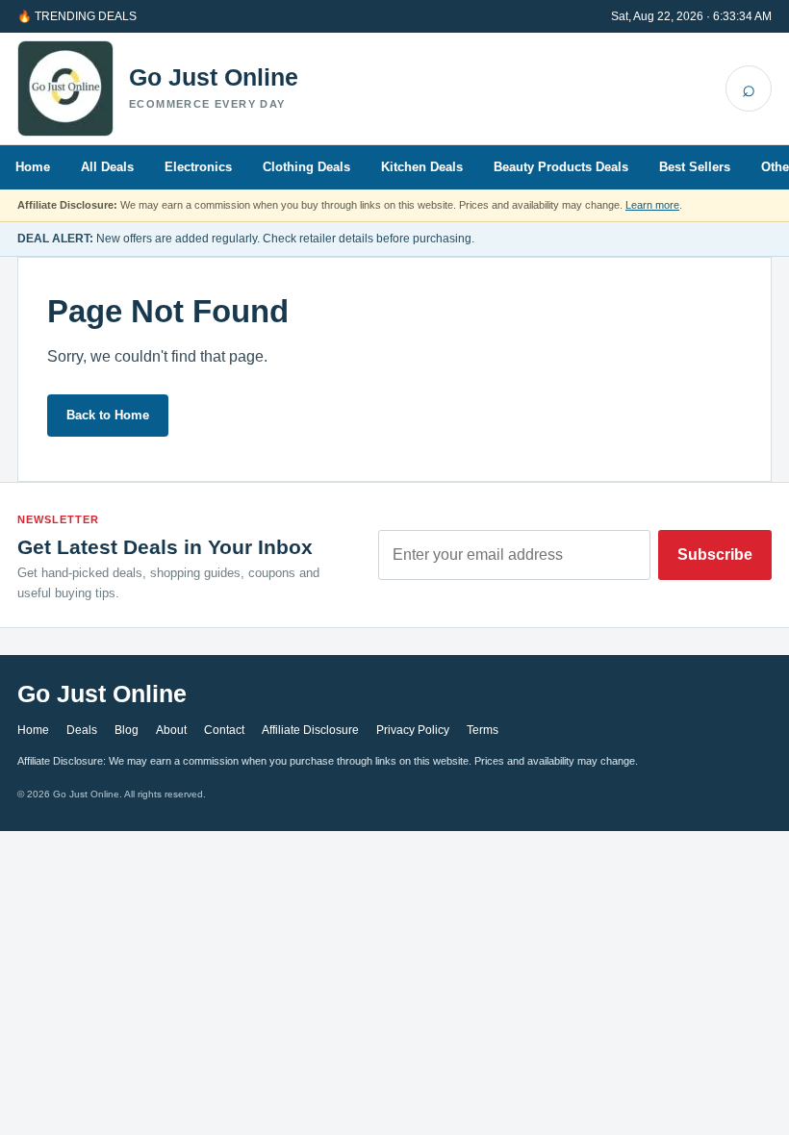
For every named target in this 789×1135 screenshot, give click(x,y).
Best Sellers (694, 167)
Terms (482, 730)
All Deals (107, 167)
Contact (224, 730)
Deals (81, 730)
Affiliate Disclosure (310, 730)
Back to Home (107, 415)
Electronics (198, 167)
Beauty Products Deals (561, 167)
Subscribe (714, 554)
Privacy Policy (412, 730)
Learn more (652, 205)
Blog (127, 730)
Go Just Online (213, 76)
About (171, 730)
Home (32, 167)
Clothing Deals (306, 167)
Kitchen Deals (422, 167)
